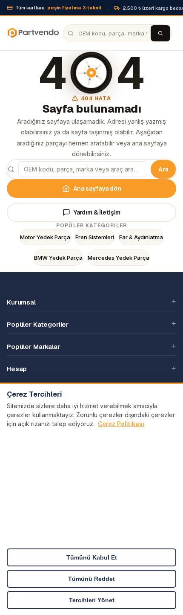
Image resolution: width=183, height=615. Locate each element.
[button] (91, 302)
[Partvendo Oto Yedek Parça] (33, 33)
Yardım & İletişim (97, 212)
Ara (163, 169)
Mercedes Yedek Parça (118, 257)
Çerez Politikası (121, 423)
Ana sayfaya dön (97, 188)
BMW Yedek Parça (58, 257)
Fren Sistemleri (94, 237)
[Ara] (160, 33)
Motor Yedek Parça (45, 237)
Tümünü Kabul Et (91, 557)
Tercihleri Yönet (91, 600)
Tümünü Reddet (91, 578)
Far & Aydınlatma (141, 237)
